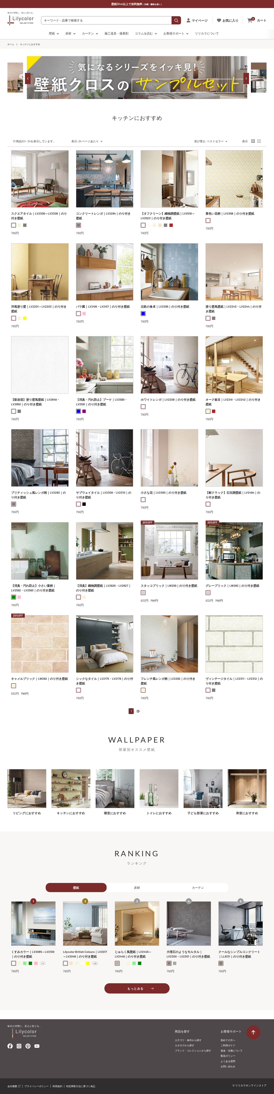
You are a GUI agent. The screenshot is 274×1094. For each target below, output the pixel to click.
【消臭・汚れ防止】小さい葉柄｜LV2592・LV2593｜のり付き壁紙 (33, 588)
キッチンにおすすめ (30, 44)
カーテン (88, 33)
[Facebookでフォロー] (10, 1047)
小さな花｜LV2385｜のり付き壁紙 (163, 492)
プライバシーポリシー (36, 1086)
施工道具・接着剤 (116, 33)
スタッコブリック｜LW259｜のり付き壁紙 (169, 585)
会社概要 (12, 1086)
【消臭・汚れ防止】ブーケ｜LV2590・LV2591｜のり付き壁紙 (101, 402)
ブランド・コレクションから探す (193, 1050)
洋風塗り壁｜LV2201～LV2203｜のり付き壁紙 (39, 309)
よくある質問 (228, 1061)
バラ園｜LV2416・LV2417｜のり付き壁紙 (103, 306)
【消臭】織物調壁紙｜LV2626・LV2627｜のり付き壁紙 (103, 588)
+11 (42, 963)
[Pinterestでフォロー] (28, 1047)
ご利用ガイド (228, 1045)
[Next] (246, 78)
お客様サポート (173, 33)
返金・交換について (231, 1050)
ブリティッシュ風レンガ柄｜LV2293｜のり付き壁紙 (38, 495)
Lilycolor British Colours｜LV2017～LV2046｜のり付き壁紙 (85, 954)
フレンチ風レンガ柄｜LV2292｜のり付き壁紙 (168, 681)
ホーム (10, 44)
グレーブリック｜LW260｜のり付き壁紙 (232, 585)
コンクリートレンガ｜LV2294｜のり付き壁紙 (103, 216)
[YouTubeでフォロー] (37, 1047)
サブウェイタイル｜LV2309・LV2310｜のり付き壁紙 (103, 495)
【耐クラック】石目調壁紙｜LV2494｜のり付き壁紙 (233, 495)
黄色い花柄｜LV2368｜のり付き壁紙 (230, 213)
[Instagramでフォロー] (19, 1047)
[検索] (176, 20)
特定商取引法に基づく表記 (80, 1086)
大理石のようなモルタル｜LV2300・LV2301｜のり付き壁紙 (188, 954)
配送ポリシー (228, 1055)
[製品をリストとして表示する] (259, 141)
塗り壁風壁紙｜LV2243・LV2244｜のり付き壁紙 (234, 309)
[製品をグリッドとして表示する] (253, 141)
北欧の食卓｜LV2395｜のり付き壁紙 (165, 306)
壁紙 (52, 33)
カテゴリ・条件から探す (188, 1040)
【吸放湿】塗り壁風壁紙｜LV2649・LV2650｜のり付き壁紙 (35, 402)
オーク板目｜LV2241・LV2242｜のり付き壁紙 (233, 402)
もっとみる (135, 988)
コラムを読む (144, 33)
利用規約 (57, 1086)
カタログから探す (184, 1045)
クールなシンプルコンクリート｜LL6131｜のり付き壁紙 (239, 954)
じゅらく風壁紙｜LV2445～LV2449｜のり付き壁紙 (133, 954)
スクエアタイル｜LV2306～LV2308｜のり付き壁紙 (39, 216)
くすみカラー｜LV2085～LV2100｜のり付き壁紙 (32, 954)
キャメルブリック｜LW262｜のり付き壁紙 (39, 678)
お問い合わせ (228, 1066)
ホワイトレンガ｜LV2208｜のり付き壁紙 (168, 399)
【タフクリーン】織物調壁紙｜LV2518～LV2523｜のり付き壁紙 (168, 216)
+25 (95, 963)
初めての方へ (228, 1040)
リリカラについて (207, 33)
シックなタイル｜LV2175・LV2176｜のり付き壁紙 (104, 681)
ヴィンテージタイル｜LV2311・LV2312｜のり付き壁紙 (234, 681)
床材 (68, 33)
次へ (131, 711)
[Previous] (28, 78)
